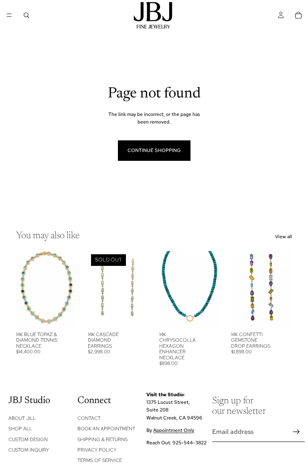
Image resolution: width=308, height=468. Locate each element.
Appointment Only (173, 430)
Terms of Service (99, 460)
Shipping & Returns (102, 439)
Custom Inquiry (28, 450)
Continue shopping (154, 150)
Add (71, 315)
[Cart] (298, 15)
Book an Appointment (106, 428)
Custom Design (28, 439)
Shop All (20, 428)
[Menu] (9, 15)
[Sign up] (296, 431)
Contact (89, 418)
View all (283, 236)
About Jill (22, 418)
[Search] (26, 15)
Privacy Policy (96, 450)
